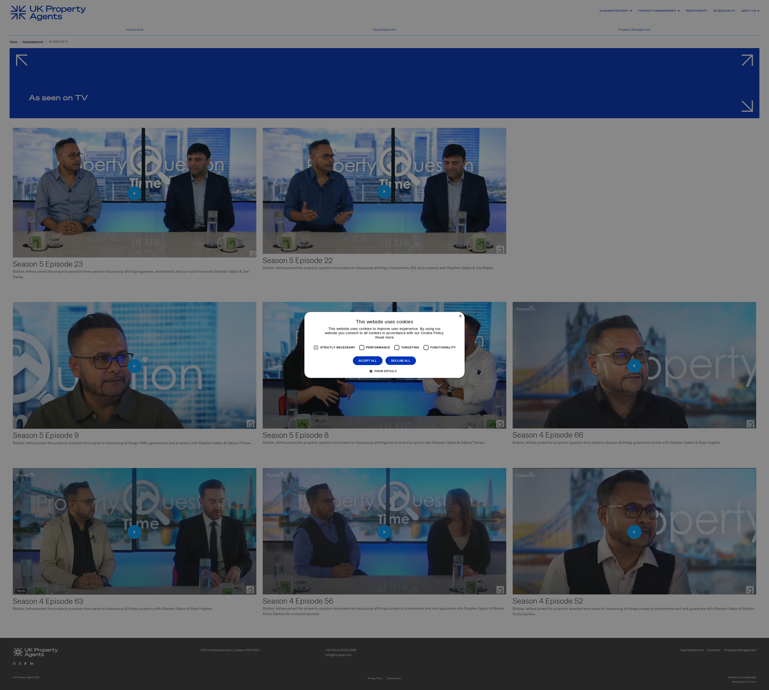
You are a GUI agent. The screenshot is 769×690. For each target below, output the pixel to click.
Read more (384, 337)
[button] (384, 371)
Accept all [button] (367, 360)
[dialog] (384, 345)
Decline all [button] (400, 360)
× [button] (460, 316)
